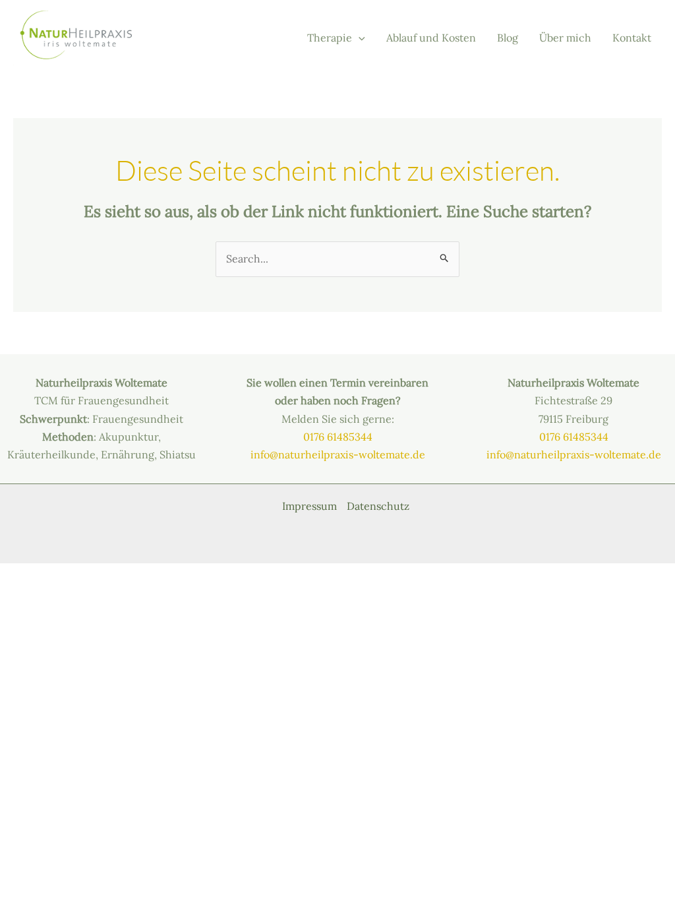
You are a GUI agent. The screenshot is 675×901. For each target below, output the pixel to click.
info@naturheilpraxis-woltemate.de (337, 454)
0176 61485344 (337, 436)
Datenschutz (378, 506)
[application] (358, 37)
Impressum (309, 506)
